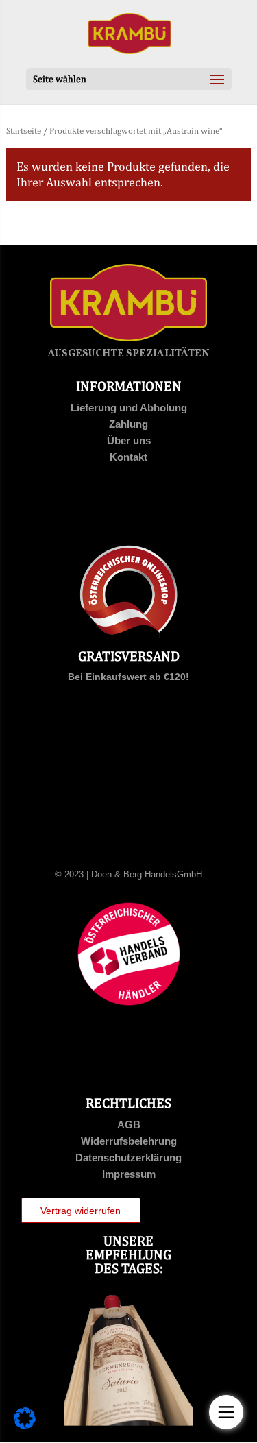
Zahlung (128, 424)
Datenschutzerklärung (128, 1157)
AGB (128, 1124)
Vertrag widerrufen (80, 1210)
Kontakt (128, 457)
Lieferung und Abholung (129, 407)
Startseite (23, 130)
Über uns (129, 440)
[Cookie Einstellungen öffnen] (25, 1425)
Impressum (129, 1174)
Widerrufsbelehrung (129, 1141)
